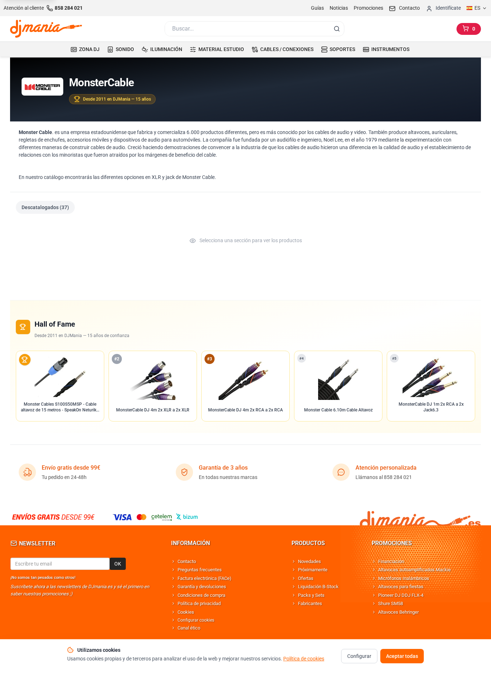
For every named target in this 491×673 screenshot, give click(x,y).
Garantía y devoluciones (202, 586)
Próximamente (312, 569)
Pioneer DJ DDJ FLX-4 (400, 595)
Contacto (187, 561)
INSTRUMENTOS (390, 49)
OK (117, 564)
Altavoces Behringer (398, 612)
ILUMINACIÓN (166, 49)
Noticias (339, 8)
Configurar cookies (196, 620)
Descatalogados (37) (45, 207)
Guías (317, 8)
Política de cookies (303, 659)
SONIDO (125, 49)
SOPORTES (342, 49)
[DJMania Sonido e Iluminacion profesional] (420, 516)
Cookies (186, 612)
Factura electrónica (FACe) (204, 578)
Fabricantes (310, 603)
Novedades (309, 561)
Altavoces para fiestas (400, 586)
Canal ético (189, 628)
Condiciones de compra (201, 595)
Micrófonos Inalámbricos (403, 578)
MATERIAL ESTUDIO (221, 49)
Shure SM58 (390, 603)
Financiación (391, 561)
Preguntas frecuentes (200, 569)
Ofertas (305, 578)
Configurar (359, 656)
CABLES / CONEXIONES (286, 49)
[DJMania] (46, 28)
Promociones (368, 8)
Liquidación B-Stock (318, 586)
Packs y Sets (311, 595)
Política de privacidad (199, 603)
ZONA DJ (89, 49)
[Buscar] (337, 29)
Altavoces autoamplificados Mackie (414, 569)
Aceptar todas (402, 656)
